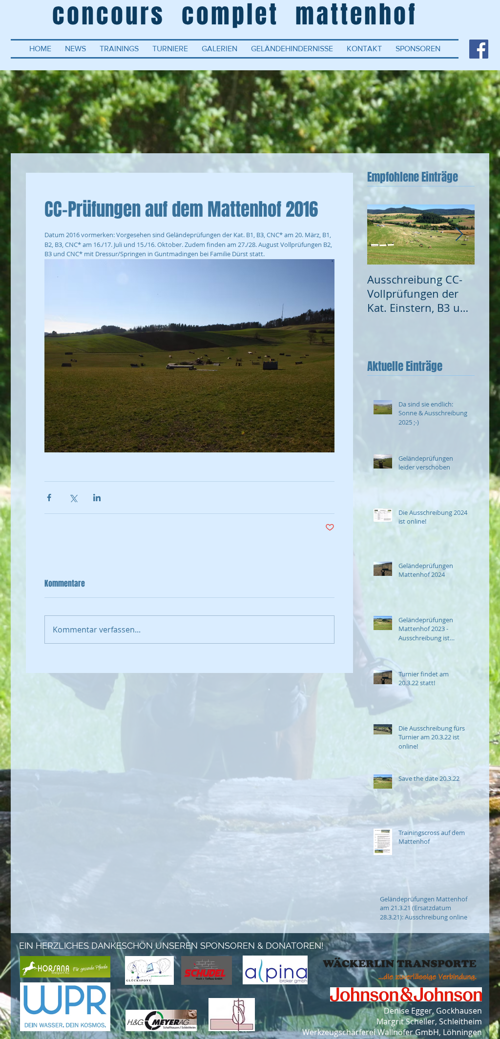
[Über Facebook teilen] (49, 497)
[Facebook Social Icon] (478, 49)
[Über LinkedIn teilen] (97, 497)
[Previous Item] (382, 234)
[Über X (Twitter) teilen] (73, 497)
